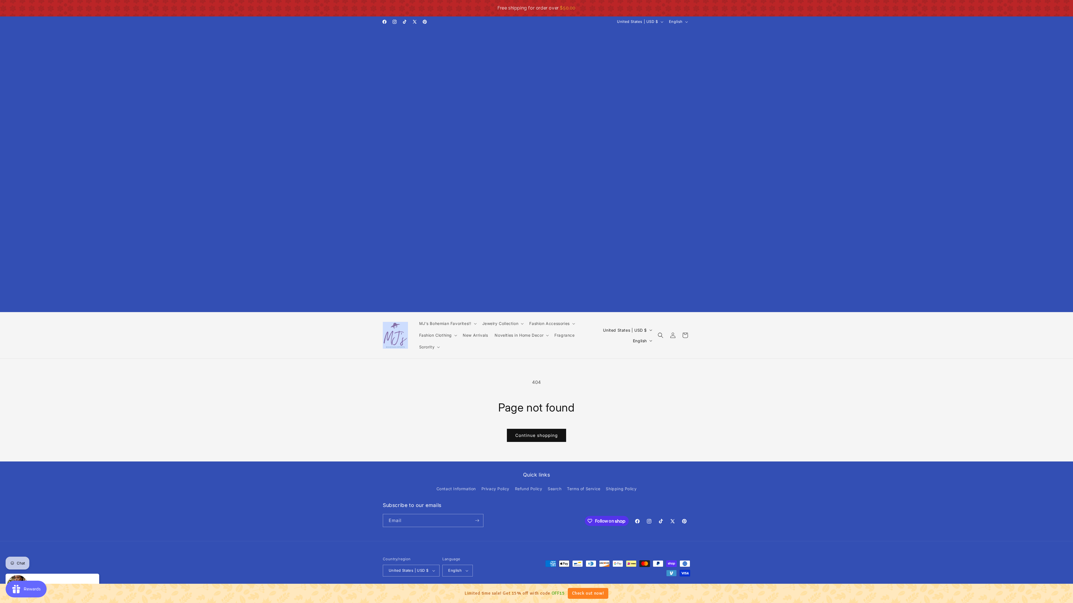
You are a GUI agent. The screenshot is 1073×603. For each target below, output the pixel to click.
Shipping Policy (621, 488)
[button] (447, 323)
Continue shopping (536, 435)
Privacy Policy (495, 488)
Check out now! (588, 593)
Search (555, 488)
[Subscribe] (477, 520)
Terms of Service (583, 488)
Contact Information (456, 488)
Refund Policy (528, 488)
